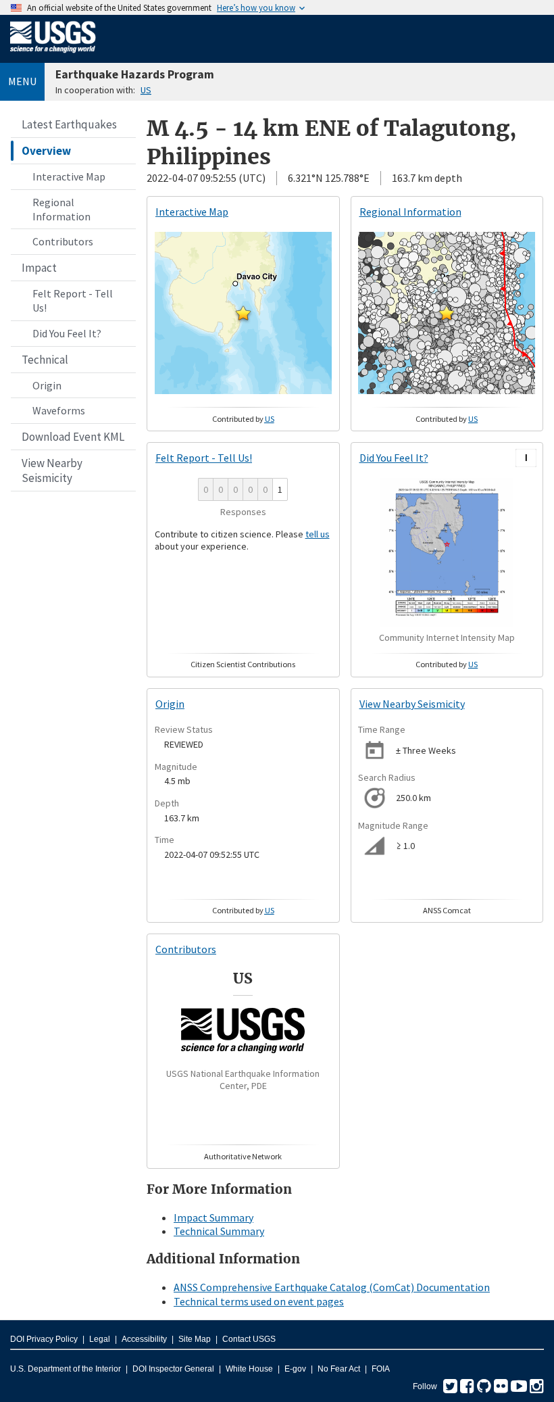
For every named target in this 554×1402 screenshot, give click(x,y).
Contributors (62, 241)
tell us (317, 534)
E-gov (295, 1369)
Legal (99, 1339)
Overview (46, 150)
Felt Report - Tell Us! (72, 300)
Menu (22, 81)
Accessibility (144, 1339)
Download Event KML (73, 436)
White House (249, 1369)
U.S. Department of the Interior (65, 1369)
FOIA (381, 1369)
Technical (45, 359)
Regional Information (61, 209)
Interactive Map (68, 176)
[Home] (53, 55)
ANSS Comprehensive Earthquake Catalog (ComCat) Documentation (332, 1287)
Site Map (194, 1339)
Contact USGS (249, 1339)
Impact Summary (213, 1217)
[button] (243, 313)
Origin (46, 385)
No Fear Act (339, 1369)
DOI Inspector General (173, 1369)
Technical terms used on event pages (259, 1301)
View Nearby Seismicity (52, 470)
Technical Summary (219, 1231)
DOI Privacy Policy (44, 1339)
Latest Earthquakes (69, 124)
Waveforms (58, 410)
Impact (39, 267)
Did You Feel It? (66, 333)
